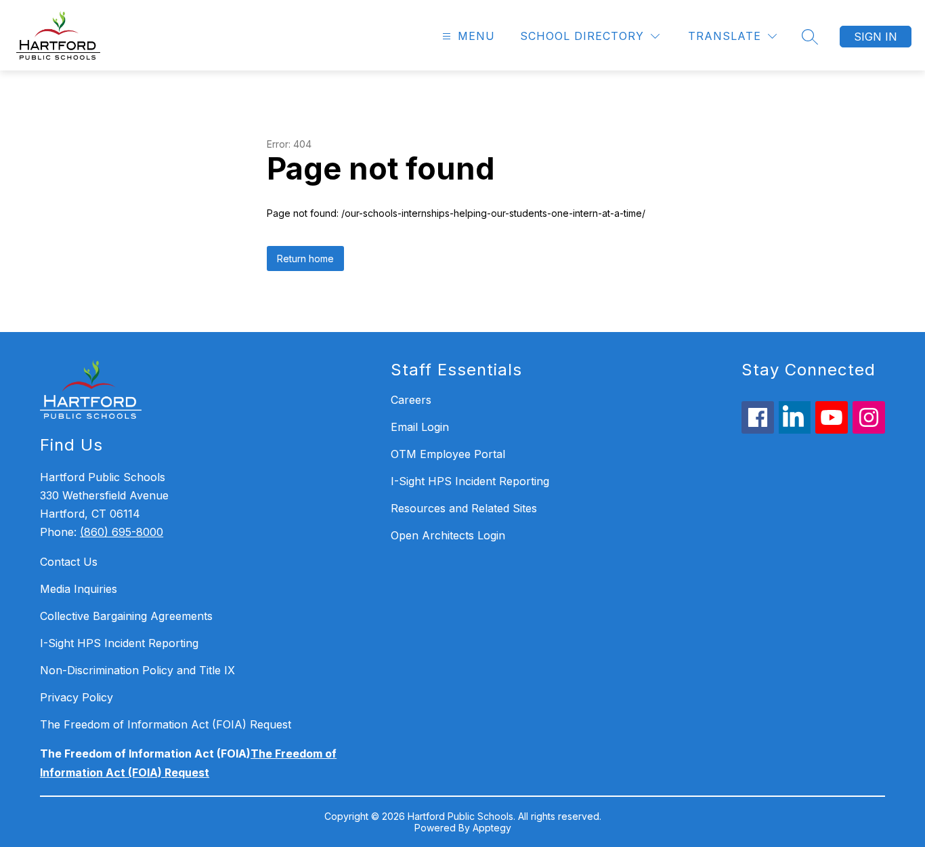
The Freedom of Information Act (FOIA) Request (165, 724)
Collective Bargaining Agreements (126, 616)
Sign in (875, 36)
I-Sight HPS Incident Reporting (119, 643)
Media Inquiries (78, 589)
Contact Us (69, 562)
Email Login (420, 427)
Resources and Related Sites (464, 508)
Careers (411, 400)
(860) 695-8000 (121, 532)
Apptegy (492, 827)
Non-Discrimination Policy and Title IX (137, 670)
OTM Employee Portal (448, 454)
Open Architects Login (448, 535)
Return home (305, 258)
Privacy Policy (76, 697)
